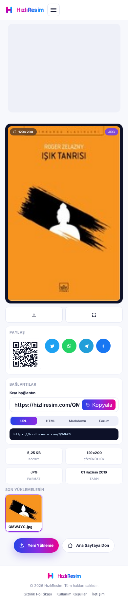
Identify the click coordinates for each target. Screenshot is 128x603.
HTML (50, 421)
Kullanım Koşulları (72, 594)
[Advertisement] (64, 68)
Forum (104, 421)
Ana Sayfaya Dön (92, 545)
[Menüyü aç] (53, 10)
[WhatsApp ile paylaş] (69, 346)
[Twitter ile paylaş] (52, 346)
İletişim (98, 594)
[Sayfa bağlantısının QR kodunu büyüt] (25, 354)
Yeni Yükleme (40, 545)
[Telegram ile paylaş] (86, 346)
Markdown (77, 421)
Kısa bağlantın (22, 393)
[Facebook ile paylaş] (103, 346)
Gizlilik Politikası (38, 594)
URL (23, 421)
